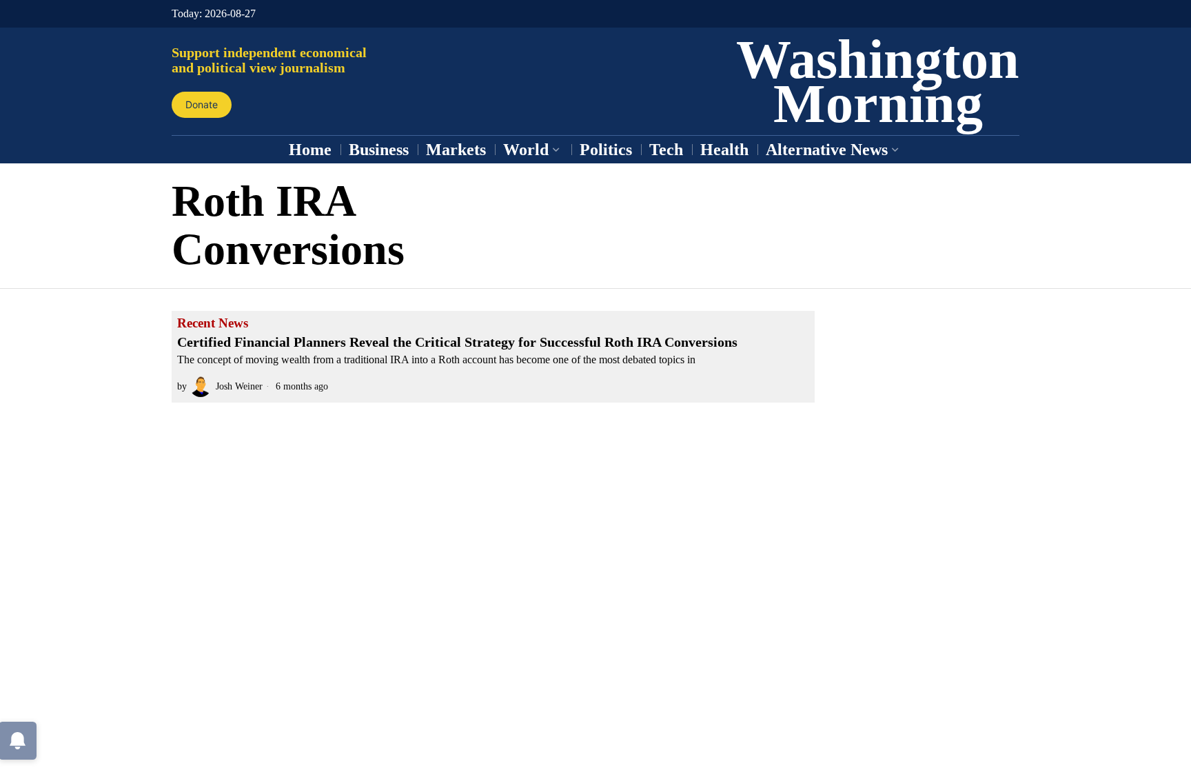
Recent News (212, 323)
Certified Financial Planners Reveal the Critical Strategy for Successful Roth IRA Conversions (457, 341)
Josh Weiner (239, 386)
